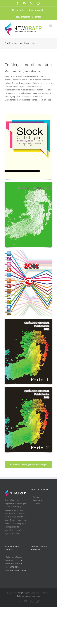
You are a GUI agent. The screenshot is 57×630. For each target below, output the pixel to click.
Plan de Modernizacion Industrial (39, 500)
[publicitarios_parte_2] (28, 387)
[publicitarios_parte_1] (28, 319)
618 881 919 (16, 563)
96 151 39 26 (16, 560)
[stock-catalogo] (28, 114)
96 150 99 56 (14, 567)
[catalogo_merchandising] (28, 251)
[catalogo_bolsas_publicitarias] (28, 183)
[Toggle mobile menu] (50, 25)
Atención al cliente (18, 570)
